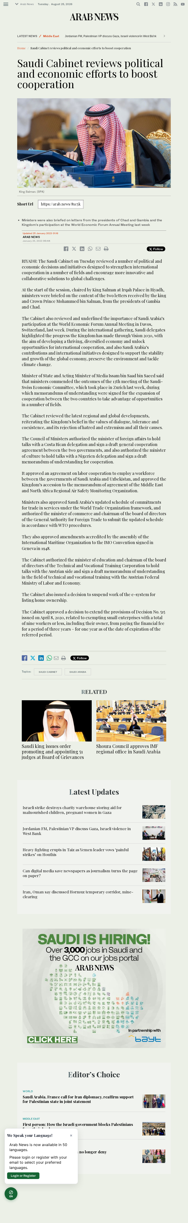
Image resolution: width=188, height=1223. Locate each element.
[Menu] (5, 4)
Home (21, 48)
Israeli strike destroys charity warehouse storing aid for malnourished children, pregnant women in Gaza (72, 810)
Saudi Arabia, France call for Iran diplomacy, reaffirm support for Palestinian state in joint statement (78, 1099)
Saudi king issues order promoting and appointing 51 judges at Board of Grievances (53, 751)
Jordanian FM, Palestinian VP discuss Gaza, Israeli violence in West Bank (110, 36)
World (28, 1091)
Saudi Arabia (77, 671)
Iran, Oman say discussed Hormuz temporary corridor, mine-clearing (78, 894)
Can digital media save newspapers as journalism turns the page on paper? (80, 873)
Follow (157, 249)
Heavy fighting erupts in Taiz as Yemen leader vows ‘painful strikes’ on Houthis (76, 852)
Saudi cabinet (48, 671)
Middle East (51, 36)
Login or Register (23, 1175)
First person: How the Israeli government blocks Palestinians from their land (78, 1126)
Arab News (27, 4)
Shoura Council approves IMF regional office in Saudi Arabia (128, 749)
